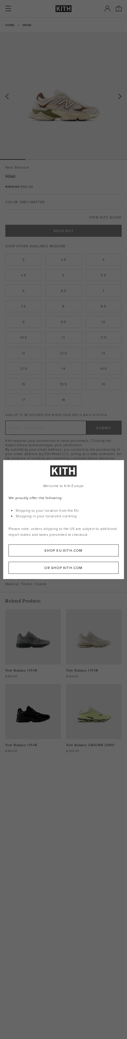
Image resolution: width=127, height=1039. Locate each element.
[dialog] (63, 519)
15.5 (63, 384)
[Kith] (63, 8)
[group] (63, 96)
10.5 (23, 337)
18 (63, 399)
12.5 (63, 352)
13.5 (23, 368)
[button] (38, 159)
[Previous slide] (7, 96)
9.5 (63, 321)
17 (23, 399)
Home (9, 25)
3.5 (63, 259)
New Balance (17, 167)
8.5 (103, 306)
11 (63, 337)
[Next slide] (120, 96)
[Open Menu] (8, 8)
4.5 (23, 275)
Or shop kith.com (63, 567)
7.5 (23, 306)
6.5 (63, 290)
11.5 (103, 337)
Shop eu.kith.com (63, 550)
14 (63, 368)
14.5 (103, 368)
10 (103, 321)
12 (23, 352)
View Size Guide (105, 217)
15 (23, 384)
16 (103, 384)
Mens (27, 25)
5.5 (103, 275)
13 (103, 352)
